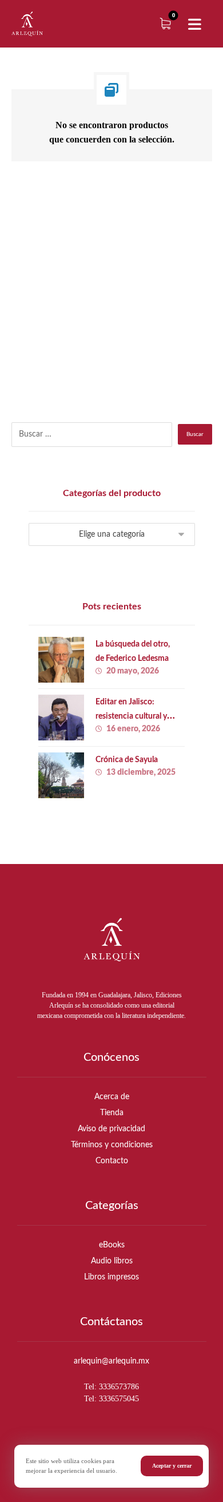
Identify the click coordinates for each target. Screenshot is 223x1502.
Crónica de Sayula (126, 760)
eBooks (112, 1245)
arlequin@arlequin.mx (111, 1361)
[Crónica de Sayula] (61, 775)
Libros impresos (111, 1277)
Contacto (111, 1161)
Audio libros (112, 1261)
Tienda (112, 1113)
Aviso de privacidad (111, 1129)
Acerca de (111, 1097)
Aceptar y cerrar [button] (172, 1466)
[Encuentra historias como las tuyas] (27, 23)
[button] (194, 24)
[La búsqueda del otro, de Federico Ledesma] (61, 660)
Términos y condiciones (112, 1145)
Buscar (195, 434)
